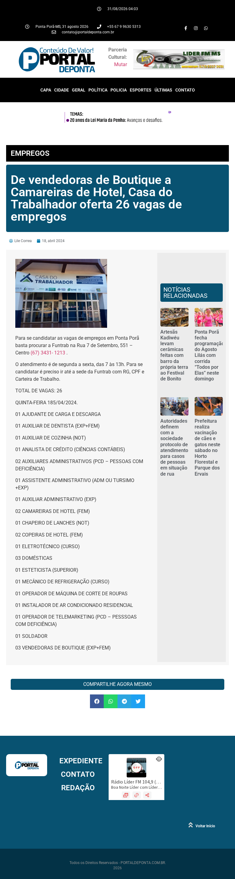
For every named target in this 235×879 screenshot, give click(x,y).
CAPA (45, 90)
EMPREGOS (30, 153)
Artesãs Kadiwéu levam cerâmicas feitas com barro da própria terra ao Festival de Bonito (174, 355)
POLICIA (118, 90)
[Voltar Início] (190, 824)
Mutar (120, 64)
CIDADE (61, 90)
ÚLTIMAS (163, 90)
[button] (97, 701)
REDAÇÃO (78, 788)
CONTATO (185, 90)
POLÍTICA (97, 90)
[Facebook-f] (185, 28)
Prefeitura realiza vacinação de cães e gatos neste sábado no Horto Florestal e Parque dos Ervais (207, 447)
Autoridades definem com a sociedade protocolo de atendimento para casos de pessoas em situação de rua (174, 447)
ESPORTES (140, 90)
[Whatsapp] (206, 28)
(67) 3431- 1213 (48, 353)
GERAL (78, 90)
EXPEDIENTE (81, 761)
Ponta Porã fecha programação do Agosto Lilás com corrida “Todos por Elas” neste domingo (209, 355)
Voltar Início (205, 826)
